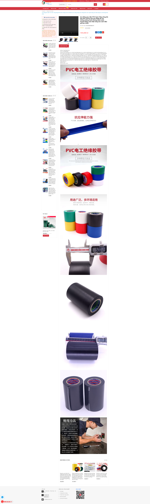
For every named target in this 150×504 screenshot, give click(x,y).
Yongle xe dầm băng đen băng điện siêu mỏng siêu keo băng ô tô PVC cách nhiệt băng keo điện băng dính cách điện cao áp (52, 46)
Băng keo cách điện (50, 11)
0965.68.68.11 (46, 496)
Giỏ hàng (98, 1)
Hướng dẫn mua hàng (63, 493)
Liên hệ (96, 8)
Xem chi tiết (46, 235)
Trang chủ (46, 8)
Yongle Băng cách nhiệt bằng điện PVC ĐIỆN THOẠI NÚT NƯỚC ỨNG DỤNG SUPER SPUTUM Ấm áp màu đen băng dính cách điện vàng (52, 83)
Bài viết (90, 8)
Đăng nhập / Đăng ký (105, 1)
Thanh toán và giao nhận (64, 494)
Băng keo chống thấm (64, 8)
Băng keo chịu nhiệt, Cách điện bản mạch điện (49, 231)
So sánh (93, 1)
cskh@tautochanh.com (48, 499)
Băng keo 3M (82, 8)
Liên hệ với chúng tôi (63, 498)
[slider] (82, 27)
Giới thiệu (61, 491)
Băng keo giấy (74, 8)
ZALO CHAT (78, 489)
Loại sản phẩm (62, 4)
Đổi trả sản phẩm (63, 496)
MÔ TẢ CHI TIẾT (64, 45)
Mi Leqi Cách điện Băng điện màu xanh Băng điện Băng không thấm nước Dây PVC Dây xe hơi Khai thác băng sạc (52, 101)
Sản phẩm (54, 8)
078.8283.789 (46, 495)
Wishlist (88, 1)
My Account (83, 1)
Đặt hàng (99, 37)
